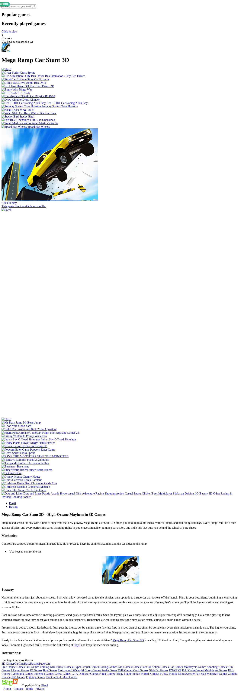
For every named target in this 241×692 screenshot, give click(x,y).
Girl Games (125, 667)
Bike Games (18, 677)
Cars (21, 663)
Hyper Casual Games (86, 667)
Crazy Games (93, 670)
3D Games (8, 663)
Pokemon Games (44, 673)
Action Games (160, 667)
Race (27, 663)
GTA (75, 673)
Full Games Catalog (37, 667)
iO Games (36, 670)
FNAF (173, 670)
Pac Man (200, 673)
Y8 (179, 670)
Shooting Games (217, 667)
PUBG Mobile (168, 673)
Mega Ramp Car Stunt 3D (128, 640)
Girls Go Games (158, 670)
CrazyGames (196, 670)
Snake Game (109, 670)
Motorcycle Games (195, 667)
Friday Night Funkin (128, 673)
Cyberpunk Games (22, 673)
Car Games (176, 667)
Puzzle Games (64, 667)
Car (16, 663)
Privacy (39, 688)
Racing (13, 506)
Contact (18, 688)
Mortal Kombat (150, 673)
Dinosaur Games (88, 673)
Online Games (68, 677)
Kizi (52, 667)
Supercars (44, 663)
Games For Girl (141, 667)
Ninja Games (107, 673)
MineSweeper (186, 673)
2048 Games (125, 670)
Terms (29, 688)
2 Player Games (20, 670)
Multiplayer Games (215, 670)
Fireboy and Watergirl (71, 670)
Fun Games (52, 677)
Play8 (12, 503)
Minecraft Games (217, 673)
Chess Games (63, 673)
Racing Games (108, 667)
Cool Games (140, 670)
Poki (185, 670)
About (7, 688)
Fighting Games (35, 677)
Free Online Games (13, 667)
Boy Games (50, 670)
